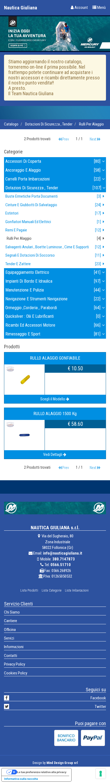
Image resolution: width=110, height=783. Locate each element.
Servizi (9, 638)
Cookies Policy (15, 673)
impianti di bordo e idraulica (52, 281)
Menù (101, 7)
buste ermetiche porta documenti (53, 196)
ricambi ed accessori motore (52, 325)
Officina (10, 629)
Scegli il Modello (52, 399)
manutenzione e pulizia (52, 290)
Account (81, 7)
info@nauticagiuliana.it (62, 553)
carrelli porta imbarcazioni (52, 179)
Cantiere (10, 620)
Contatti (10, 655)
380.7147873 (63, 559)
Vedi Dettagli (52, 454)
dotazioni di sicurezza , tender (48, 124)
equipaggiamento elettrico (52, 272)
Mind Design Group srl (62, 763)
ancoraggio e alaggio (52, 170)
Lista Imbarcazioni (77, 590)
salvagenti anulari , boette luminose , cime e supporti (53, 247)
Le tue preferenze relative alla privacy (41, 772)
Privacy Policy (14, 664)
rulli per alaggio (91, 124)
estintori (53, 213)
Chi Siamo (12, 612)
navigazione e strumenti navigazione (52, 298)
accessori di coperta (52, 161)
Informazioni (13, 646)
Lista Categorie (51, 590)
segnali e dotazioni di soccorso (53, 255)
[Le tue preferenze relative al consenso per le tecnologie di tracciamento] (101, 774)
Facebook (98, 698)
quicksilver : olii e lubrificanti (52, 316)
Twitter (100, 706)
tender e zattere (53, 263)
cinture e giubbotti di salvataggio (53, 204)
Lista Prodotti (29, 590)
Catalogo (11, 124)
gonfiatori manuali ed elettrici (53, 221)
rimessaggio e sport (52, 334)
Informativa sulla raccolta (21, 778)
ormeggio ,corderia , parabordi (52, 307)
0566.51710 (60, 564)
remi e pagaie (53, 230)
